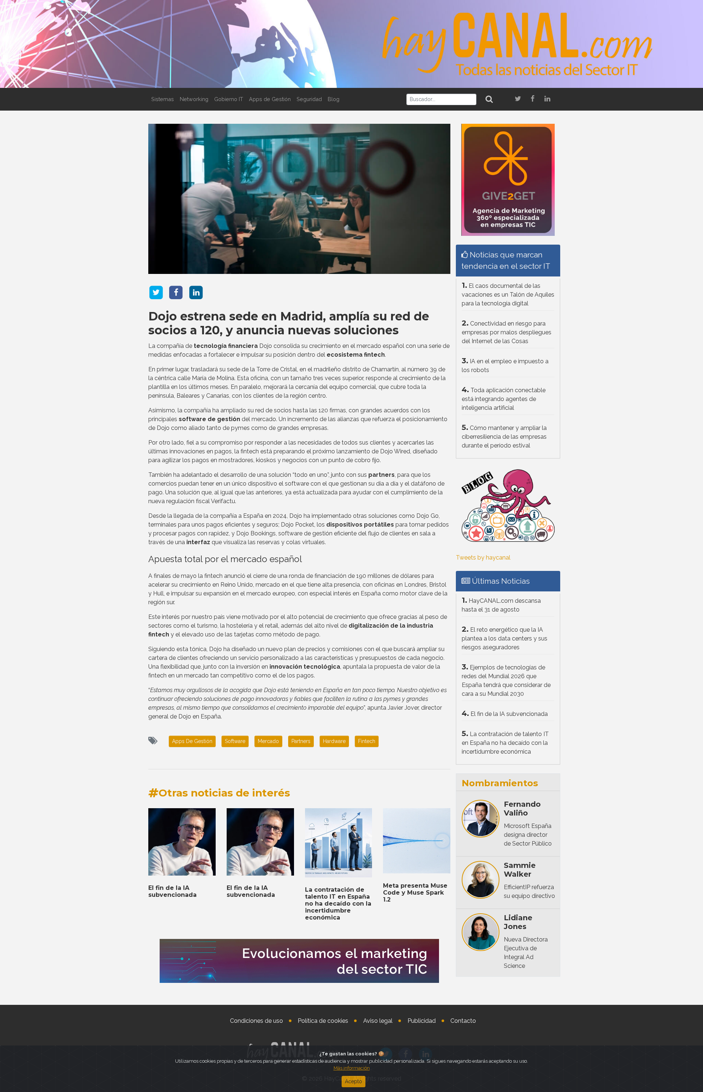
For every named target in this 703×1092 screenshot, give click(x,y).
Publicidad (422, 1020)
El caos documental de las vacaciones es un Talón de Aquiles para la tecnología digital (508, 294)
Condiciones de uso (256, 1020)
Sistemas (162, 99)
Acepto (353, 1081)
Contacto (463, 1020)
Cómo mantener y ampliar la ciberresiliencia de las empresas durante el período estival (504, 436)
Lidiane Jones (518, 922)
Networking (194, 99)
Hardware (334, 741)
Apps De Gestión (192, 741)
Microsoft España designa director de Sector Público (528, 834)
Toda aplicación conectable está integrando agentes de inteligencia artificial (504, 399)
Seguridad (309, 99)
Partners (300, 741)
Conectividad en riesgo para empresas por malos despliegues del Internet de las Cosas (506, 332)
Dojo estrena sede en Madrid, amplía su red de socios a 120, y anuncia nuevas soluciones (288, 323)
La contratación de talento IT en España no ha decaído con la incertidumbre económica (338, 903)
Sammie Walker (520, 870)
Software (235, 741)
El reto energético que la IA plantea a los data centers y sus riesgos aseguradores (504, 638)
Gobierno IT (228, 99)
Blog (333, 99)
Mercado (268, 741)
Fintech (366, 741)
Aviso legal (378, 1020)
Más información (352, 1068)
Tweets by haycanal (483, 557)
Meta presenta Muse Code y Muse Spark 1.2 (415, 892)
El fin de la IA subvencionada (172, 891)
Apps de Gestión (270, 99)
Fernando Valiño (522, 808)
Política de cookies (323, 1020)
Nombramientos (500, 783)
